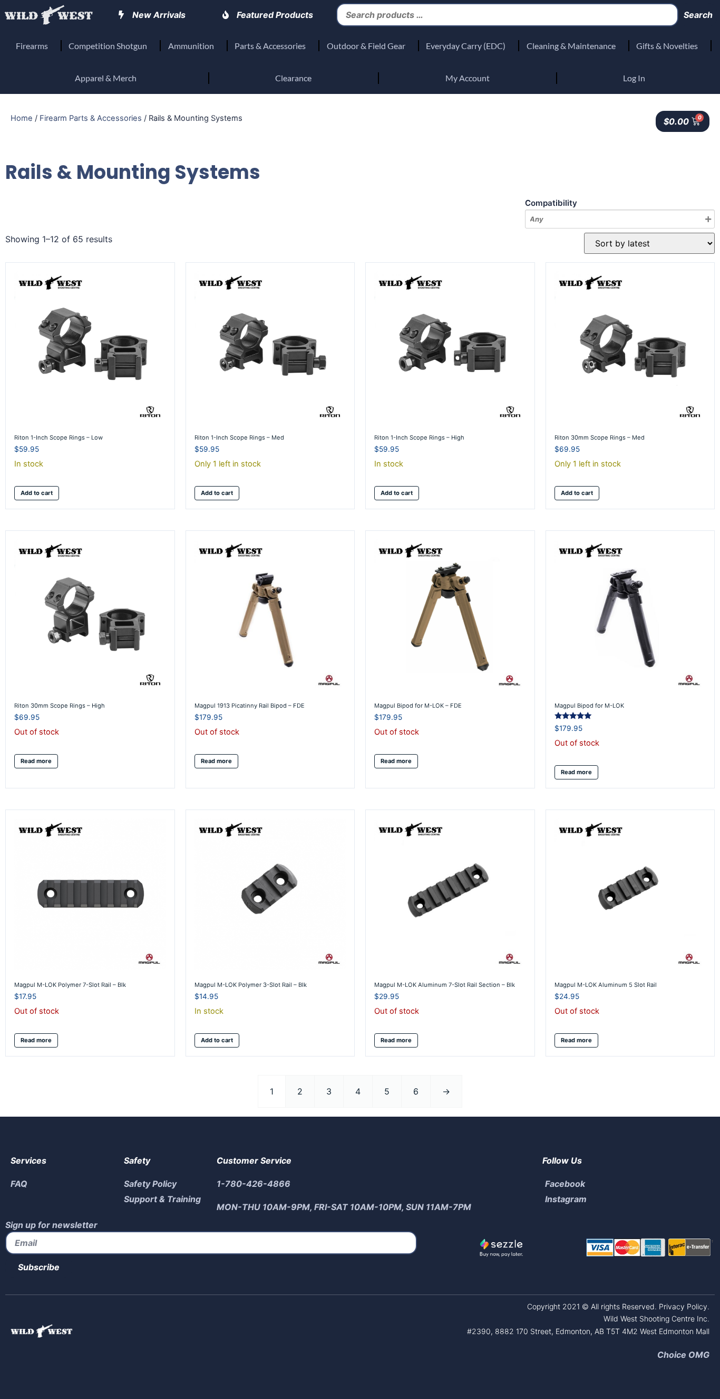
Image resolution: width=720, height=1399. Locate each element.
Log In (634, 78)
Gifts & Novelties (667, 46)
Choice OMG (683, 1354)
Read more (36, 761)
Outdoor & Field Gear (366, 46)
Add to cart (37, 493)
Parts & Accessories (270, 46)
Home (22, 118)
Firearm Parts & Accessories (91, 118)
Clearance (293, 78)
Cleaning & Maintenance (571, 46)
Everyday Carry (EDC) (465, 46)
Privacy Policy (682, 1306)
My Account (467, 78)
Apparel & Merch (106, 78)
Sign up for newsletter (51, 1225)
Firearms (32, 46)
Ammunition (191, 46)
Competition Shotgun (108, 46)
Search (698, 14)
